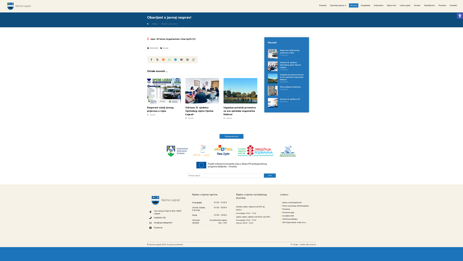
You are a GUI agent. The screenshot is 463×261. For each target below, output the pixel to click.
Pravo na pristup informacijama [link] (295, 206)
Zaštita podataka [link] (289, 219)
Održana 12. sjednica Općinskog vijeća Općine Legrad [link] (290, 65)
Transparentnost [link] (231, 136)
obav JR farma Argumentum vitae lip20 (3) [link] (172, 39)
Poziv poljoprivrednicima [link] (290, 87)
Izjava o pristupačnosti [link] (292, 202)
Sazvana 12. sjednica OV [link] (290, 99)
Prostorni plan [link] (288, 212)
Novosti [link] (165, 48)
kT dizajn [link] (294, 244)
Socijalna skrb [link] (288, 216)
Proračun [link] (286, 209)
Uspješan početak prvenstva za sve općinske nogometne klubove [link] (292, 77)
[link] (460, 16)
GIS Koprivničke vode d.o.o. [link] (294, 222)
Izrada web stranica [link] (308, 244)
